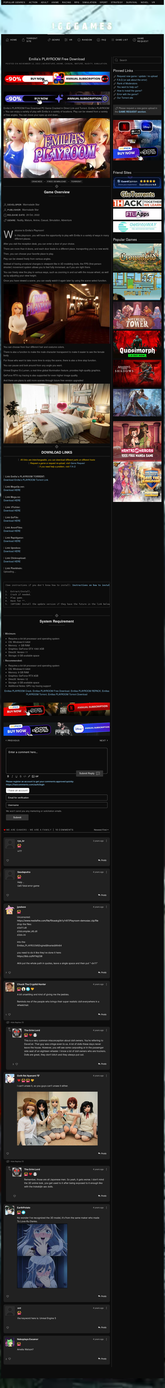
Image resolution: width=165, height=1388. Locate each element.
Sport (104, 2)
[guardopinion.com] (137, 182)
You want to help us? (127, 86)
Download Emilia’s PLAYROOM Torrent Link (26, 479)
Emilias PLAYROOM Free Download (51, 690)
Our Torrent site (125, 97)
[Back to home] (82, 19)
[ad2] (134, 441)
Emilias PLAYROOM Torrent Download (67, 694)
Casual (69, 64)
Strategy (117, 2)
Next (103, 740)
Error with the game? (127, 94)
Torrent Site (32, 39)
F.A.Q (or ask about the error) (132, 79)
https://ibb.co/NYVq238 (29, 956)
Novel (145, 2)
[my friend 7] (137, 226)
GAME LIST (122, 40)
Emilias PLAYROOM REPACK (86, 690)
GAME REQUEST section (132, 111)
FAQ (104, 40)
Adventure (48, 64)
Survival (132, 2)
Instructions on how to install (91, 585)
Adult (45, 2)
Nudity (89, 64)
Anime (55, 2)
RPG (76, 2)
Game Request (78, 463)
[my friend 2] (137, 193)
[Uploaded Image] (57, 1118)
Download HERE (12, 490)
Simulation (89, 2)
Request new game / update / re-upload (137, 76)
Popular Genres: (15, 2)
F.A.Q (72, 466)
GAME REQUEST (143, 39)
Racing (66, 2)
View (137, 256)
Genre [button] (56, 40)
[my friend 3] (137, 203)
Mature (79, 64)
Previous (13, 740)
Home (13, 40)
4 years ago (98, 872)
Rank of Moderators (127, 83)
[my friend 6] (137, 213)
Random (87, 40)
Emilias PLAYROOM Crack (17, 690)
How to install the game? (129, 90)
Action (33, 2)
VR (153, 2)
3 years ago (98, 841)
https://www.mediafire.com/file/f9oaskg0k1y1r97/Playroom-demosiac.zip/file (57, 920)
